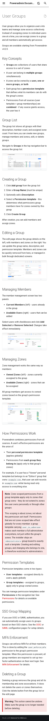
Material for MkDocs (19, 718)
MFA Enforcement (10, 664)
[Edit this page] (45, 16)
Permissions (8, 598)
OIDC (38, 624)
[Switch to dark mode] (38, 3)
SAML (5, 628)
